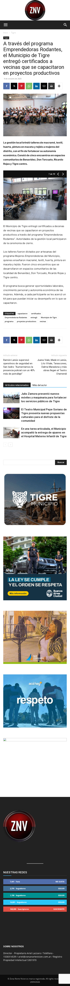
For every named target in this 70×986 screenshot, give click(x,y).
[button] (5, 24)
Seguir (61, 888)
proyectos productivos (26, 321)
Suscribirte (58, 909)
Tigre (13, 32)
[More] (59, 86)
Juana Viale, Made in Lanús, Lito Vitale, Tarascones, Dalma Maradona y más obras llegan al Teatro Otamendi (52, 367)
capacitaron (23, 313)
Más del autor (40, 385)
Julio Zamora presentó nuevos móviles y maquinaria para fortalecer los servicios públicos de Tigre (44, 397)
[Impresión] (51, 86)
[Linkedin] (36, 86)
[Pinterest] (21, 86)
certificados (36, 313)
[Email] (44, 86)
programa (9, 321)
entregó (34, 317)
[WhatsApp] (29, 86)
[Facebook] (6, 86)
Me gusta (60, 881)
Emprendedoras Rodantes (16, 317)
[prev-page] (5, 445)
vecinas (43, 321)
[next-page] (10, 445)
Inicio (5, 32)
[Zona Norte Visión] (35, 10)
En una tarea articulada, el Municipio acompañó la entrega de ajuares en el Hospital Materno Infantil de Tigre (44, 432)
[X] (14, 86)
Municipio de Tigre (49, 317)
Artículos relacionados (17, 385)
